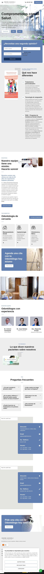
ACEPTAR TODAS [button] (21, 561)
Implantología (21, 232)
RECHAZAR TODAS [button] (21, 565)
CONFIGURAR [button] (21, 568)
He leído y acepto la (27, 54)
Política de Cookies (26, 555)
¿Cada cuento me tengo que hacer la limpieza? (32, 388)
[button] (2, 2)
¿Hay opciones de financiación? (30, 404)
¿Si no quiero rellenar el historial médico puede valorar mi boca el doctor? (11, 397)
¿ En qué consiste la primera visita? (9, 388)
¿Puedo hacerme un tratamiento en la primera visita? (10, 407)
